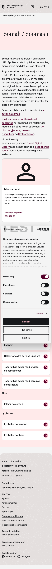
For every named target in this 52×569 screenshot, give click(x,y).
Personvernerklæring (12, 516)
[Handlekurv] (32, 6)
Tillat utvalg (26, 330)
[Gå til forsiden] (3, 7)
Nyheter (6, 498)
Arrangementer (9, 503)
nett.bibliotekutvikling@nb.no (16, 470)
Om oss (5, 507)
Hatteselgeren (26, 134)
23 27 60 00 (16, 475)
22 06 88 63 (10, 216)
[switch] (45, 285)
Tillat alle (26, 322)
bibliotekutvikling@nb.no (14, 465)
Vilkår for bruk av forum (13, 520)
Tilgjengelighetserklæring (14, 525)
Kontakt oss (7, 511)
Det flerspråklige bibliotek (15, 7)
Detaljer (40, 313)
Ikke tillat (26, 338)
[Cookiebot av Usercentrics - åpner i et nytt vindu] (37, 229)
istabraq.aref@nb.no (13, 213)
